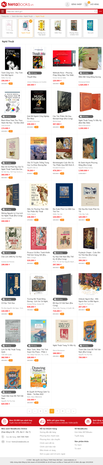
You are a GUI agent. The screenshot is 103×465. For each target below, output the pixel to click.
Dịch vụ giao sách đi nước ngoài (52, 454)
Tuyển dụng (79, 436)
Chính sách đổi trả (47, 443)
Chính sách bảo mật (48, 447)
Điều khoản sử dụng (48, 450)
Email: (17, 442)
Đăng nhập (76, 4)
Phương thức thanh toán (49, 436)
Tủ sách (78, 449)
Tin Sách (78, 445)
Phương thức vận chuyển (50, 439)
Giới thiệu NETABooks (83, 432)
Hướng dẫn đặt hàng (48, 432)
